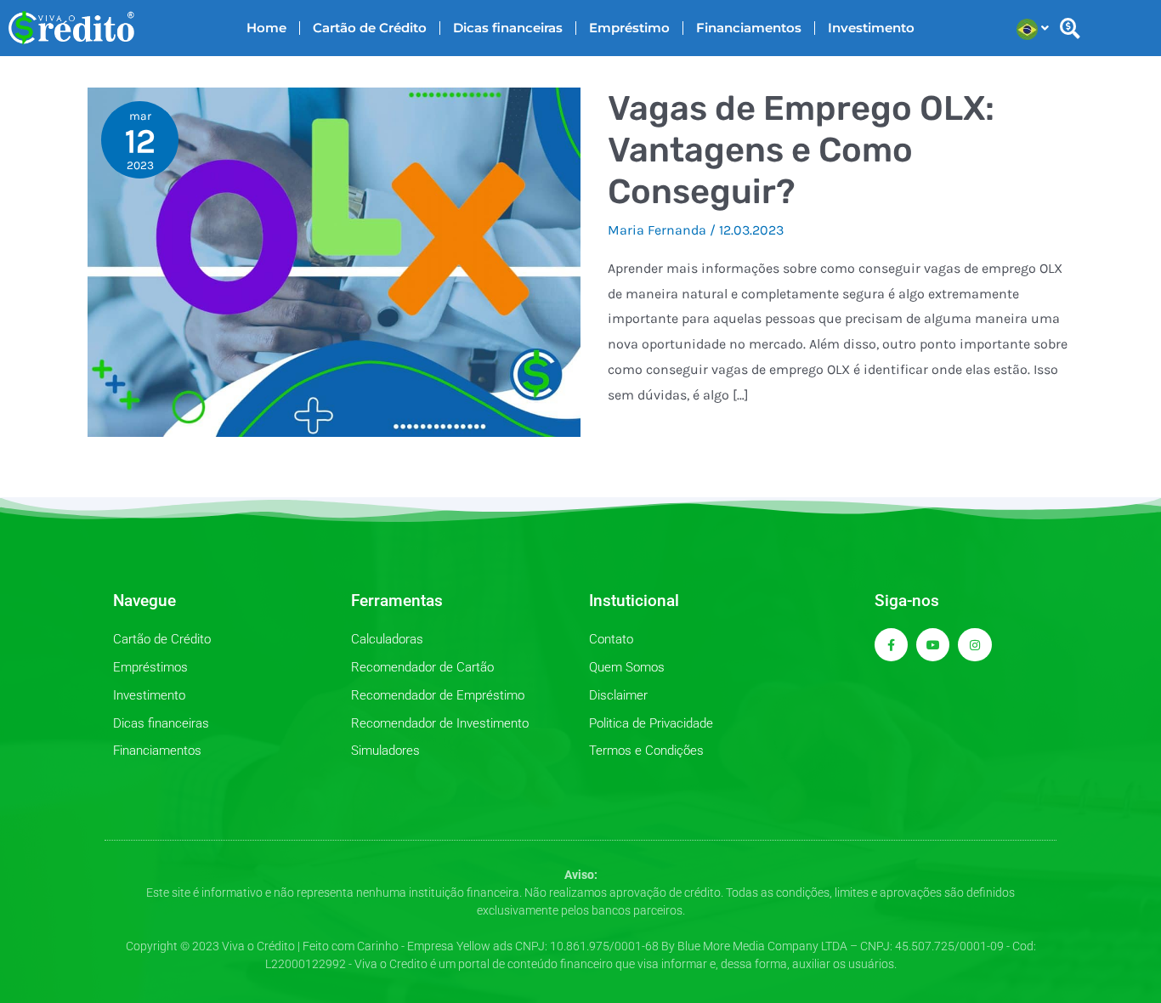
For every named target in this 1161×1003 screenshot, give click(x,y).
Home (266, 28)
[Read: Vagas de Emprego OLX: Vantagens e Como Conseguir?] (334, 260)
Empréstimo (629, 28)
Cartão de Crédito (370, 28)
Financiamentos (748, 28)
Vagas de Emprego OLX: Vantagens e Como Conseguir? (801, 150)
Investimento (871, 28)
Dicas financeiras (508, 28)
